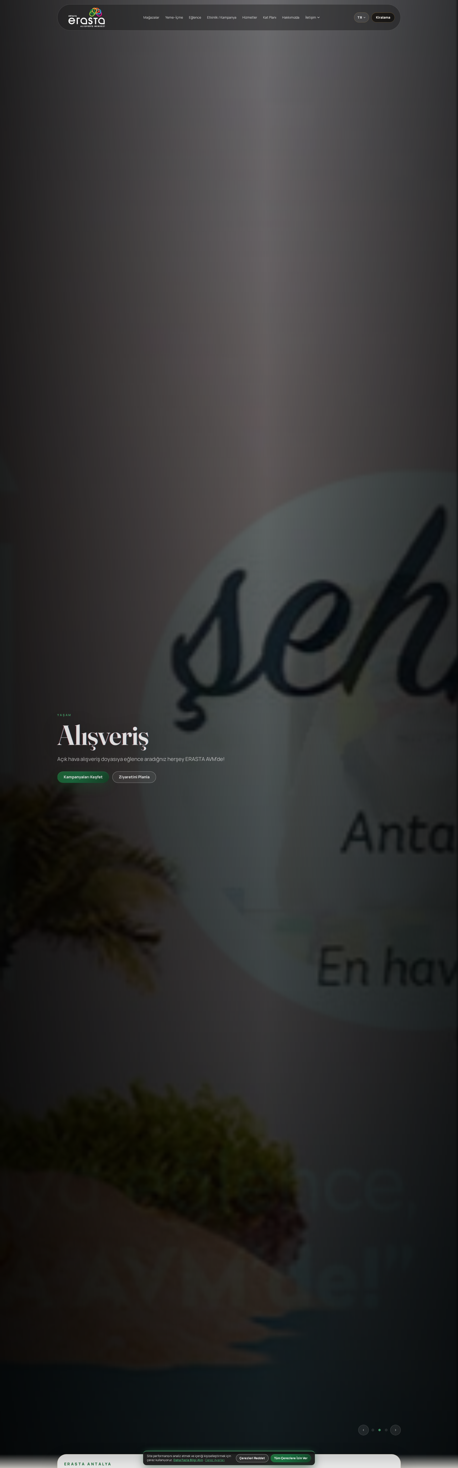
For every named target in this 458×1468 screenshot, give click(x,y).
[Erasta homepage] (86, 17)
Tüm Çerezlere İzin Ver (290, 1458)
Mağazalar (151, 17)
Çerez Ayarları (215, 1460)
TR (360, 17)
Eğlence (195, 17)
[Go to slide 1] (373, 1429)
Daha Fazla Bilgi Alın (188, 1460)
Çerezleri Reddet (252, 1458)
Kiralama (383, 17)
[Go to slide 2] (379, 1429)
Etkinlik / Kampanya (221, 17)
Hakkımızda (290, 17)
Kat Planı (269, 17)
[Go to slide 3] (386, 1429)
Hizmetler (249, 17)
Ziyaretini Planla (134, 776)
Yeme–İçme (174, 17)
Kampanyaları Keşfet (83, 776)
